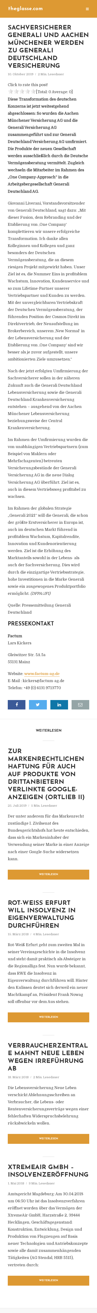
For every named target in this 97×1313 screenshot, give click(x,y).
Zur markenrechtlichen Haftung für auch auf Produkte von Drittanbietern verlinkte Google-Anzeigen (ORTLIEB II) (46, 774)
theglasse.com (25, 8)
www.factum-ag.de (42, 674)
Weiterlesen (48, 874)
